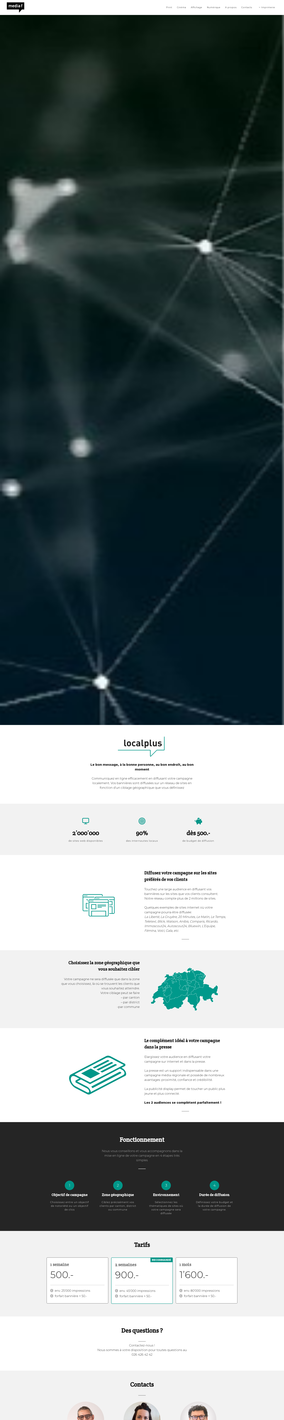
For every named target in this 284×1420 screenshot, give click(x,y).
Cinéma (181, 7)
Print (169, 7)
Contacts (246, 7)
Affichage (196, 7)
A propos (231, 7)
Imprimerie (268, 7)
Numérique (213, 7)
